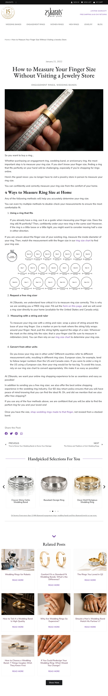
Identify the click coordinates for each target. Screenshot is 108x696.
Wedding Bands (13, 24)
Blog (100, 24)
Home (7, 39)
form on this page (72, 306)
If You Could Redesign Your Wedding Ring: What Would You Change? (54, 663)
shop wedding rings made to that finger (52, 412)
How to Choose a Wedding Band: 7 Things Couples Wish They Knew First (18, 663)
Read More (17, 580)
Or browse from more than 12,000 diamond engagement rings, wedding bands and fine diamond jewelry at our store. (54, 515)
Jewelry (88, 24)
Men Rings (74, 24)
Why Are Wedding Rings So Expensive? (54, 620)
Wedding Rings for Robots (18, 574)
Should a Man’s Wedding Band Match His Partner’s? (90, 620)
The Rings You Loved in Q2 (90, 574)
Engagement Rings (36, 24)
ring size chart (83, 240)
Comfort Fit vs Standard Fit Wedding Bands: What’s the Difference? (54, 577)
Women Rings (57, 24)
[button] (6, 433)
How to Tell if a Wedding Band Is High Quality (18, 620)
